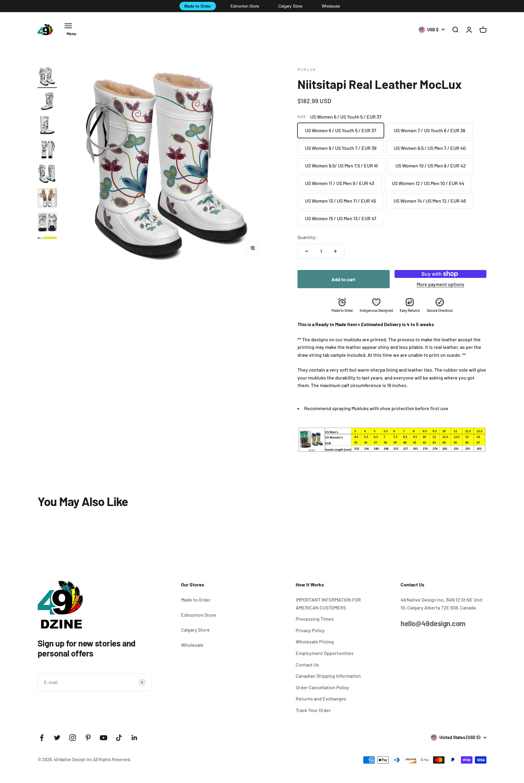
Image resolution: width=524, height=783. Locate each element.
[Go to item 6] (47, 198)
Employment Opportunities (325, 653)
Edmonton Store (244, 6)
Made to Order (197, 6)
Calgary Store (290, 6)
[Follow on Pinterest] (88, 738)
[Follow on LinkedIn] (134, 738)
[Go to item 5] (47, 174)
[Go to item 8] (47, 239)
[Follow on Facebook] (42, 738)
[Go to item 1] (47, 77)
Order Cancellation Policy (322, 687)
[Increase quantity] (335, 251)
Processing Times (315, 619)
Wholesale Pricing (315, 641)
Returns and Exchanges (321, 698)
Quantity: (307, 237)
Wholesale (331, 6)
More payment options (440, 284)
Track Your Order (313, 710)
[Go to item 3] (47, 126)
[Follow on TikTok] (119, 738)
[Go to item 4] (47, 150)
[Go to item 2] (47, 101)
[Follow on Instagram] (73, 738)
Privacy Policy (310, 630)
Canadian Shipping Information (328, 676)
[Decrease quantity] (306, 251)
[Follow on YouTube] (103, 738)
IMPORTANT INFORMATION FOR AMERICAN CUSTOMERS (328, 603)
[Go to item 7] (47, 223)
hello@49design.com (433, 623)
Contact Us (307, 664)
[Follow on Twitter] (57, 738)
